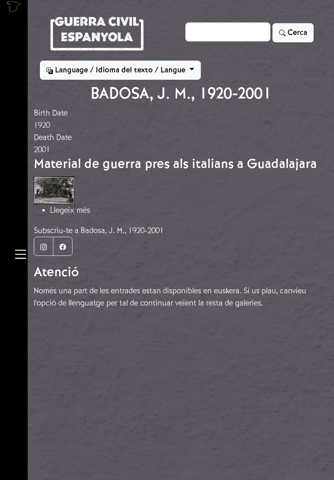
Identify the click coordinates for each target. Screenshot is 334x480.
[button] (20, 255)
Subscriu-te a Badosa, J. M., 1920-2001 (99, 230)
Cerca (296, 32)
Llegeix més (70, 210)
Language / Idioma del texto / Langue (120, 70)
